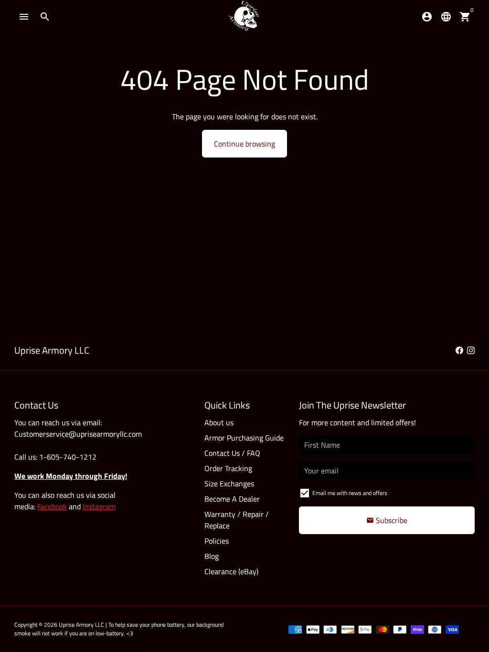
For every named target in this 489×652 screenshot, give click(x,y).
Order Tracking (228, 468)
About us (219, 422)
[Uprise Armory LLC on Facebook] (459, 350)
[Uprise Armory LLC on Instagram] (471, 350)
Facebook (52, 506)
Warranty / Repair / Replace (236, 519)
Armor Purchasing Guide (244, 437)
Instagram (99, 506)
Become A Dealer (232, 499)
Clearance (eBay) (231, 571)
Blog (211, 556)
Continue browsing (244, 143)
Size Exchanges (229, 483)
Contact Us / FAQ (232, 453)
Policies (216, 541)
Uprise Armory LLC (81, 624)
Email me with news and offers (349, 493)
